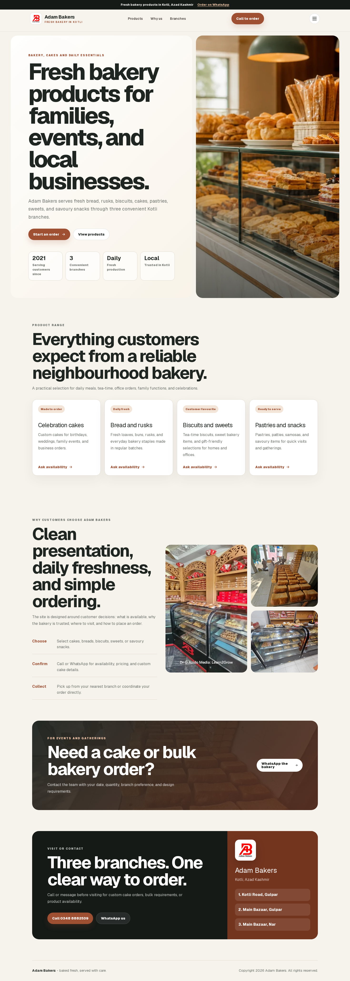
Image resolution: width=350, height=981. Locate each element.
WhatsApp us (113, 918)
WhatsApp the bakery (274, 765)
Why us (156, 18)
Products (135, 18)
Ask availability (52, 467)
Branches (178, 18)
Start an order (46, 234)
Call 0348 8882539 (70, 918)
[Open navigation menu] (314, 18)
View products (91, 234)
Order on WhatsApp (213, 5)
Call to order (247, 18)
